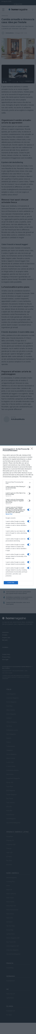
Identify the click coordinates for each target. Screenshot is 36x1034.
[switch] (28, 487)
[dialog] (18, 517)
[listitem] (18, 482)
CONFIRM (10, 582)
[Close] (32, 449)
